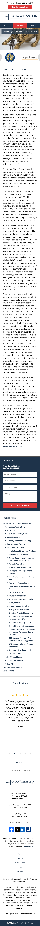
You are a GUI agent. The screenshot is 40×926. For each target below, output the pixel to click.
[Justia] (28, 829)
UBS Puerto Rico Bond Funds (21, 599)
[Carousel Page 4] (25, 753)
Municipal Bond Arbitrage (19, 583)
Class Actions (8, 671)
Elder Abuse (11, 664)
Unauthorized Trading (15, 544)
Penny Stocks (14, 603)
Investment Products (15, 547)
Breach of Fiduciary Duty (16, 534)
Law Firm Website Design (20, 923)
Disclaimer (20, 858)
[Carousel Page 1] (9, 753)
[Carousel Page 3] (20, 753)
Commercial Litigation (12, 667)
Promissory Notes (16, 592)
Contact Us (20, 25)
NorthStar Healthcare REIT (20, 650)
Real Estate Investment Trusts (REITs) (21, 578)
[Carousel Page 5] (30, 753)
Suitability (10, 530)
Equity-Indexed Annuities (19, 606)
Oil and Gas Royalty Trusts (20, 622)
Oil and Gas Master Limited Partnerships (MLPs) (20, 617)
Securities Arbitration (15, 527)
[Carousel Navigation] (20, 753)
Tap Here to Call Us (20, 7)
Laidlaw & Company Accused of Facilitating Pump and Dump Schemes (22, 632)
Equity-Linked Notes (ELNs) (20, 567)
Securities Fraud (13, 537)
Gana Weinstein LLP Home (20, 17)
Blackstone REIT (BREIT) (18, 554)
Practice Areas (9, 517)
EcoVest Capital (15, 653)
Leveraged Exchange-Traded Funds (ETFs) (20, 572)
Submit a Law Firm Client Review (20, 770)
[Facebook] (11, 829)
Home (6, 25)
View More (20, 763)
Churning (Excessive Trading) (18, 540)
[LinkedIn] (22, 829)
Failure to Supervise (14, 660)
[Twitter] (17, 829)
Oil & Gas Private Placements (21, 613)
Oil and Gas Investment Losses (22, 626)
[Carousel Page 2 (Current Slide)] (14, 753)
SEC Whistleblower (14, 657)
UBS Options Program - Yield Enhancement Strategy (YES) (21, 639)
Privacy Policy (20, 862)
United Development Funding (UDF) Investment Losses (21, 559)
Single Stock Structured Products (22, 551)
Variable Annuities (16, 564)
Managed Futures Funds (19, 609)
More (33, 25)
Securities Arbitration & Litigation (17, 523)
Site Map (20, 867)
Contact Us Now (20, 505)
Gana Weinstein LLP (27, 913)
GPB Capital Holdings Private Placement (21, 645)
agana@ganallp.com (12, 446)
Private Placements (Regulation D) (22, 587)
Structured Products (17, 596)
